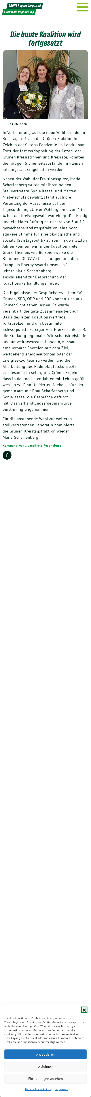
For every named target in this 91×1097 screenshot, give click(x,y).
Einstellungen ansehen (45, 1079)
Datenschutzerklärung (39, 1089)
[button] (84, 1009)
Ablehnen (45, 1066)
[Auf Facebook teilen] (7, 455)
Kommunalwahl (14, 445)
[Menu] (82, 7)
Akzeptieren (45, 1054)
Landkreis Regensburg (44, 445)
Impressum (61, 1089)
